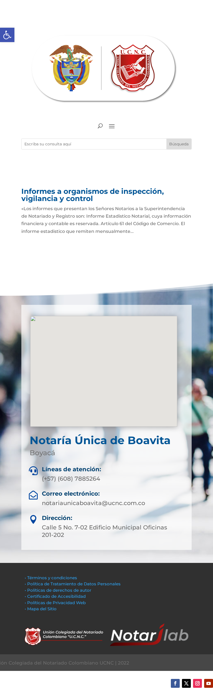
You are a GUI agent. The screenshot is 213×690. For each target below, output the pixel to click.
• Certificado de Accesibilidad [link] (55, 596)
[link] (7, 35)
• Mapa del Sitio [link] (41, 608)
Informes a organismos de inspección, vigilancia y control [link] (92, 195)
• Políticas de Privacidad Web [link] (55, 602)
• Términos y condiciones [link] (51, 577)
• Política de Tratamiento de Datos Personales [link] (73, 583)
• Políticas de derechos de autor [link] (58, 590)
